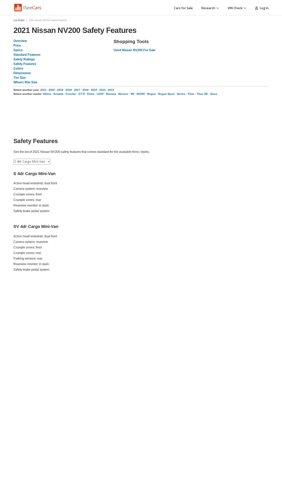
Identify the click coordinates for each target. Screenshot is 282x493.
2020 (52, 89)
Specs (18, 50)
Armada (58, 93)
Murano (123, 93)
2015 (94, 89)
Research (208, 8)
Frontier (71, 93)
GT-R (81, 93)
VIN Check (235, 8)
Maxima (111, 93)
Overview (20, 41)
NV (132, 93)
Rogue (151, 93)
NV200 (141, 93)
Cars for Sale (183, 8)
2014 (102, 89)
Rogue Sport (166, 93)
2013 (111, 89)
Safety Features (24, 64)
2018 (69, 89)
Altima (47, 93)
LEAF (100, 93)
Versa (213, 93)
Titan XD (202, 93)
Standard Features (26, 54)
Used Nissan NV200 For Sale (134, 50)
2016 (85, 89)
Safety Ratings (24, 59)
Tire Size (19, 77)
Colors (18, 68)
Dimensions (22, 73)
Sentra (181, 93)
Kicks (90, 93)
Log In (263, 8)
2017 (77, 89)
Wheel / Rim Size (25, 82)
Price (17, 45)
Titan (191, 93)
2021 (43, 89)
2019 (60, 89)
